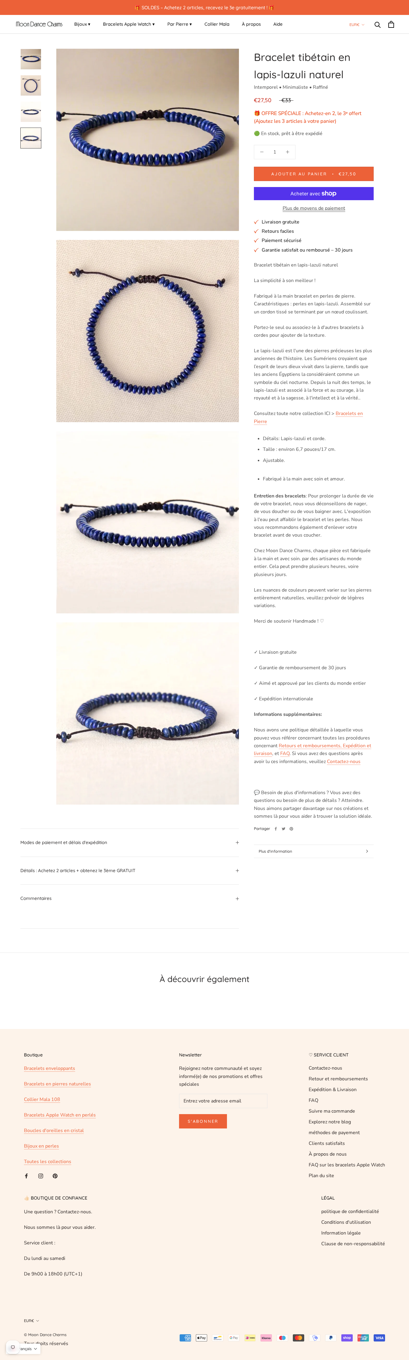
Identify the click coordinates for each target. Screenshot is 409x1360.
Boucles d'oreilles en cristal (54, 1130)
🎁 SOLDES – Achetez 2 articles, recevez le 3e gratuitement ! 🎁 (204, 7)
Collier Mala (217, 24)
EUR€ (354, 24)
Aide (278, 24)
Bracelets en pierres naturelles (57, 1084)
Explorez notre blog (330, 1122)
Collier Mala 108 (42, 1099)
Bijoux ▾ (82, 24)
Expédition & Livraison (333, 1089)
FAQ (313, 1100)
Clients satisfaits (327, 1143)
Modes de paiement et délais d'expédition (63, 842)
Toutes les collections (47, 1161)
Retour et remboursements (338, 1079)
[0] (391, 24)
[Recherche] (378, 24)
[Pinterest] (291, 829)
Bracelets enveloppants (49, 1068)
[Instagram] (40, 1176)
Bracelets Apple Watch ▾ (129, 24)
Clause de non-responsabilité (353, 1243)
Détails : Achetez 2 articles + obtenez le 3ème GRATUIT (77, 870)
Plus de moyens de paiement (314, 208)
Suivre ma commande (332, 1111)
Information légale (341, 1233)
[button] (23, 1349)
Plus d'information (275, 851)
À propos (251, 24)
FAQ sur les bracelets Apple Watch (347, 1165)
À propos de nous (328, 1154)
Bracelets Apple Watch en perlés (60, 1115)
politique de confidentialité (350, 1211)
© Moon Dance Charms (45, 1334)
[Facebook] (276, 829)
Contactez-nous (325, 1068)
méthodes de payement (334, 1132)
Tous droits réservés (46, 1343)
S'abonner (203, 1121)
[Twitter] (283, 829)
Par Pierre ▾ (179, 24)
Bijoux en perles (41, 1146)
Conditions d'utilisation (346, 1222)
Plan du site (321, 1175)
